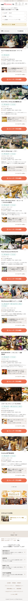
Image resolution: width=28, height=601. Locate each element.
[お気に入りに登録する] (25, 48)
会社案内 (9, 582)
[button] (14, 552)
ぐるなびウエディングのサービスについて (14, 591)
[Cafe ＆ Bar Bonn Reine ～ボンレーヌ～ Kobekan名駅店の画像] (14, 191)
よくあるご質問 (14, 594)
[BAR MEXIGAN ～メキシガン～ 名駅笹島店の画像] (14, 343)
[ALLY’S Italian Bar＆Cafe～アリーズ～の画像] (14, 41)
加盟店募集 (18, 588)
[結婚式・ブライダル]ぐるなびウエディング (10, 538)
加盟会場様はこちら (11, 588)
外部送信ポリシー (19, 585)
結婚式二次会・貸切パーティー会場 (8, 540)
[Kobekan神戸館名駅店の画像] (14, 443)
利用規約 (14, 582)
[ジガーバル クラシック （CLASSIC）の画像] (14, 394)
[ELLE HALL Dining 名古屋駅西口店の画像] (14, 92)
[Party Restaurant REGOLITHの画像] (14, 242)
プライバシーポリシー (9, 585)
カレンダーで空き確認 (15, 79)
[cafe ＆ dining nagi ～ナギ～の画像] (14, 141)
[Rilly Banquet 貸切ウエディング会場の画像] (14, 291)
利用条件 (19, 582)
